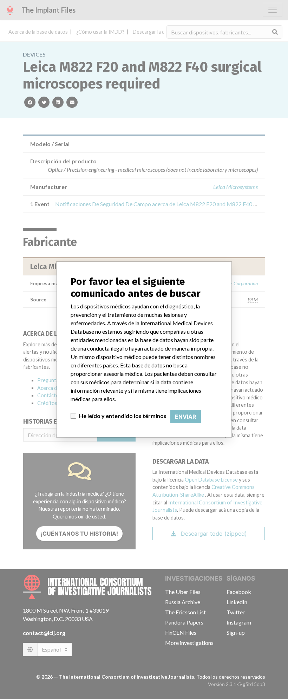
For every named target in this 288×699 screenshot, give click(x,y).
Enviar (185, 416)
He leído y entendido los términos (122, 415)
